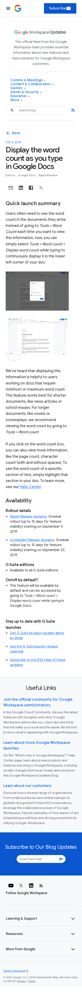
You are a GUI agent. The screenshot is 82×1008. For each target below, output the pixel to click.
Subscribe (60, 8)
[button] (41, 918)
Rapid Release (48, 175)
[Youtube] (11, 886)
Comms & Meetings (28, 80)
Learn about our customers (27, 785)
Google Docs (27, 175)
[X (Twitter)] (21, 886)
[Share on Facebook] (31, 188)
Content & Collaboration (32, 84)
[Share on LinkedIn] (21, 188)
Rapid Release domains (28, 516)
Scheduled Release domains (32, 540)
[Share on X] (41, 188)
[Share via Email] (11, 188)
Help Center (30, 487)
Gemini (18, 88)
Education (20, 96)
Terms (31, 981)
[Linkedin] (31, 886)
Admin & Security (26, 92)
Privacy (21, 981)
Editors (11, 175)
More (16, 100)
